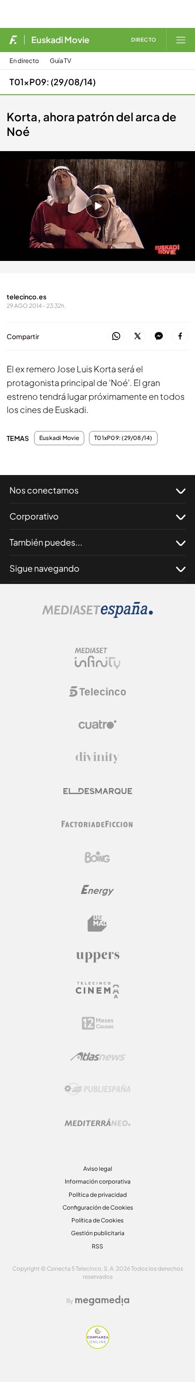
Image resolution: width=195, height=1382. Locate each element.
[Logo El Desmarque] (97, 791)
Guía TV (60, 61)
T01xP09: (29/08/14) (52, 81)
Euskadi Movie (60, 40)
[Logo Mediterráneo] (97, 1122)
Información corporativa (98, 1181)
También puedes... (45, 542)
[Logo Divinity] (97, 758)
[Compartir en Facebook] (180, 336)
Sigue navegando (44, 568)
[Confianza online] (97, 1346)
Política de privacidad (98, 1194)
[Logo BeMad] (97, 923)
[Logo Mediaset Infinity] (97, 658)
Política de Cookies (97, 1220)
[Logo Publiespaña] (97, 1089)
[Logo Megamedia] (102, 1300)
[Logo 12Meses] (98, 1023)
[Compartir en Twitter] (137, 336)
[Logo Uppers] (97, 957)
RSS (97, 1246)
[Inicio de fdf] (13, 40)
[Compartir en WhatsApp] (116, 336)
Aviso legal (97, 1168)
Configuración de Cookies (97, 1207)
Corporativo (34, 516)
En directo (24, 61)
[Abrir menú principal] (181, 40)
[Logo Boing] (97, 857)
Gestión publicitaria (97, 1233)
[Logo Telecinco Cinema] (97, 990)
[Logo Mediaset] (97, 615)
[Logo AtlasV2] (97, 1056)
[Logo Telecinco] (97, 691)
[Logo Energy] (97, 890)
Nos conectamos (44, 490)
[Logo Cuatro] (97, 724)
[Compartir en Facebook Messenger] (159, 336)
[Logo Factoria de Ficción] (97, 824)
